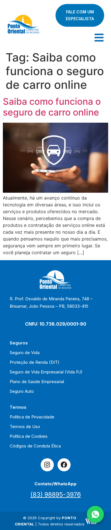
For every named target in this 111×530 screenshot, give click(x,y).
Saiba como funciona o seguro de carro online (52, 107)
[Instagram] (47, 464)
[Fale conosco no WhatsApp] (95, 514)
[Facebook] (64, 464)
